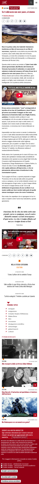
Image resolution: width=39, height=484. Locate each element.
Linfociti (11, 331)
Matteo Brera (12, 316)
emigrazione (12, 311)
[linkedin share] (20, 21)
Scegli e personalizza (9, 471)
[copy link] (3, 21)
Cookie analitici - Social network (13, 467)
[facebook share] (16, 21)
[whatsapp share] (7, 21)
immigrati (11, 309)
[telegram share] (12, 21)
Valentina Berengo (8, 15)
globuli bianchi (13, 329)
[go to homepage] (4, 2)
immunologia (12, 326)
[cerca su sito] (31, 2)
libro (9, 319)
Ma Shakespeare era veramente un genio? (16, 422)
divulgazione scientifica (16, 324)
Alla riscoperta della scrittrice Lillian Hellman (17, 364)
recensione (12, 321)
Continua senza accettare (11, 481)
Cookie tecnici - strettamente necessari (15, 464)
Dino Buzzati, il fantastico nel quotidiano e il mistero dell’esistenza (19, 393)
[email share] (24, 21)
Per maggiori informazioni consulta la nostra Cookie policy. (19, 460)
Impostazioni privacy (19, 437)
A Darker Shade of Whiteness (18, 314)
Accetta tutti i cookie (9, 477)
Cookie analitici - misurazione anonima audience (19, 465)
